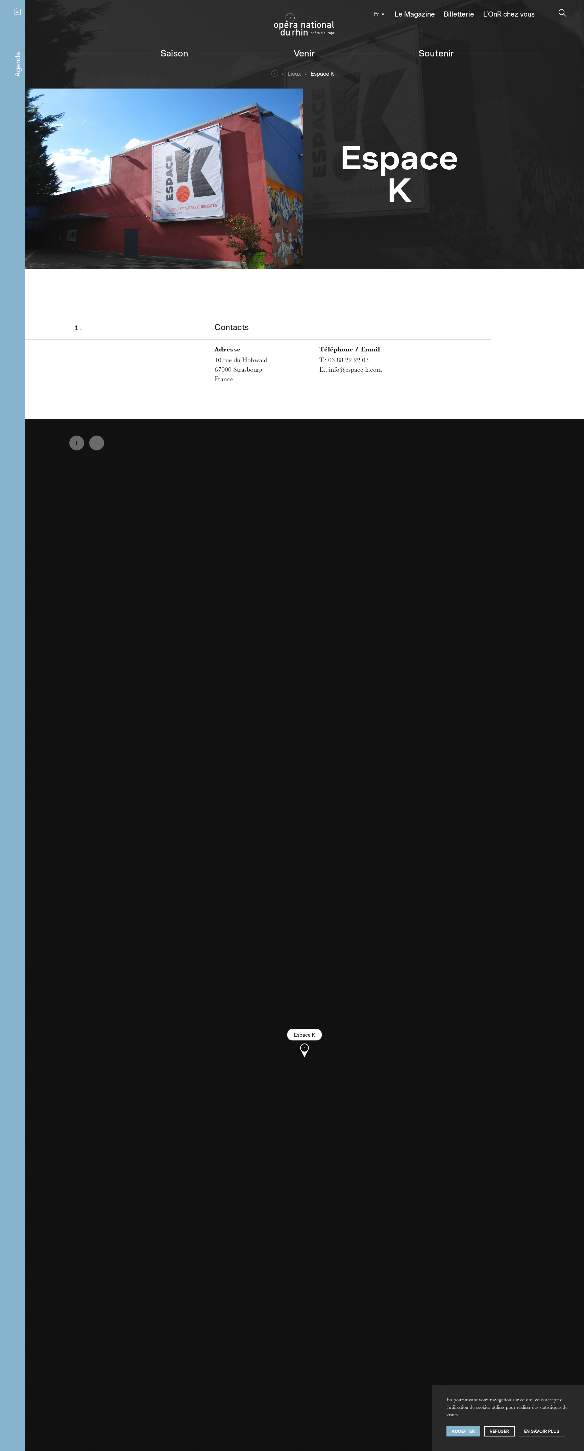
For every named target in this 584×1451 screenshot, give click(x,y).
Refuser (499, 1431)
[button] (562, 13)
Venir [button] (304, 53)
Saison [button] (174, 53)
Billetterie (459, 14)
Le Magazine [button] (415, 14)
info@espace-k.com (355, 370)
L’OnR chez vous (509, 14)
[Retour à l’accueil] (304, 24)
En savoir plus (542, 1431)
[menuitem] (377, 14)
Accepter (463, 1431)
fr (376, 14)
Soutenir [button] (436, 53)
